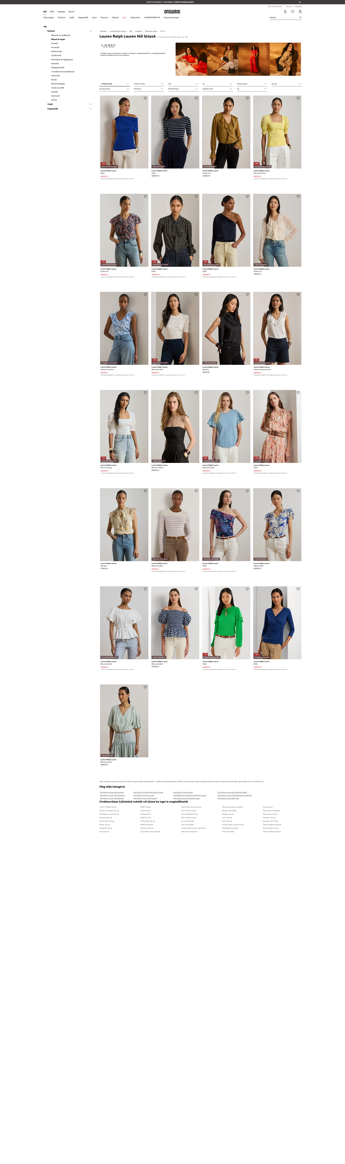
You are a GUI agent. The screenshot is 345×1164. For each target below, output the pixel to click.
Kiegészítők (83, 17)
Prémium (104, 17)
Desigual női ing (105, 828)
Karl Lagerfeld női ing (189, 814)
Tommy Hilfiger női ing (108, 807)
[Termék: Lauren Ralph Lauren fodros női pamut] (124, 328)
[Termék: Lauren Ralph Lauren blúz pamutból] (175, 328)
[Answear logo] (172, 12)
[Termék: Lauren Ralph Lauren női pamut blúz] (277, 132)
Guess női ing (104, 825)
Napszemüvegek (171, 17)
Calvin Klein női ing (106, 821)
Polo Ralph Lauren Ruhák (183, 792)
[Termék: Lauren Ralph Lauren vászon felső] (277, 524)
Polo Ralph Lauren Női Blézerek (112, 798)
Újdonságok (48, 17)
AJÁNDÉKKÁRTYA (152, 17)
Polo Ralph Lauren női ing (109, 814)
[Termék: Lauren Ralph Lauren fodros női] (226, 132)
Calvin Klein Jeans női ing (191, 807)
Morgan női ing (228, 814)
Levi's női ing (227, 821)
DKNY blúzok (145, 807)
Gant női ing (104, 832)
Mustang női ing (105, 818)
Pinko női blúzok (228, 832)
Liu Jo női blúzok (187, 821)
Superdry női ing (269, 818)
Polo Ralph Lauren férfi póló (228, 798)
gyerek (61, 11)
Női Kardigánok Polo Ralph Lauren (186, 798)
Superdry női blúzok (270, 821)
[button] (114, 84)
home (71, 11)
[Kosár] (300, 11)
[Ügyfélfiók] (285, 11)
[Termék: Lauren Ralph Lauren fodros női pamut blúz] (277, 328)
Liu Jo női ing (227, 818)
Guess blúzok (145, 811)
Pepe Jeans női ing (270, 814)
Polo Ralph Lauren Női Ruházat (112, 792)
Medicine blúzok (146, 825)
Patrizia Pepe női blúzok (272, 825)
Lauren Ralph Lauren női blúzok (193, 828)
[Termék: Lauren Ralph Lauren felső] (124, 132)
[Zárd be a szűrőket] (300, 2)
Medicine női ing (146, 828)
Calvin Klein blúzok (188, 811)
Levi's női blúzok (187, 825)
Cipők (71, 17)
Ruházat (61, 17)
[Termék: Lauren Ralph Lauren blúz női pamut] (124, 426)
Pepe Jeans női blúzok (271, 811)
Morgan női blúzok (229, 811)
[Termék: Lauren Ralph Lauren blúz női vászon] (175, 426)
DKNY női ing (145, 818)
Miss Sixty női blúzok (189, 832)
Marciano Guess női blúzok (232, 807)
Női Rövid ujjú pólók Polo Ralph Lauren (148, 792)
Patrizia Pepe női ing (271, 828)
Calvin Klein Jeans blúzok (150, 832)
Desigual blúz (145, 814)
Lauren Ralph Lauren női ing (233, 825)
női (45, 11)
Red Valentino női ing (230, 828)
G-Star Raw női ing (147, 821)
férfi (52, 11)
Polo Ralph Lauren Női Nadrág (145, 798)
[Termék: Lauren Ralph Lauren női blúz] (226, 328)
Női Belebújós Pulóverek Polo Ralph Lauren (189, 795)
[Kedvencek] (292, 11)
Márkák (115, 17)
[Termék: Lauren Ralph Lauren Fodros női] (124, 230)
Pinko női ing (267, 807)
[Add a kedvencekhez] (145, 98)
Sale (124, 17)
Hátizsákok (135, 17)
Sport (94, 17)
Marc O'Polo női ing (188, 818)
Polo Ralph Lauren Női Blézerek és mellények (235, 795)
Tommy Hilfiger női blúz (272, 832)
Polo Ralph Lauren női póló (144, 795)
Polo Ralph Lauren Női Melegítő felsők (232, 792)
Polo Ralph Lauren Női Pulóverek (112, 795)
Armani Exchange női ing (109, 811)
